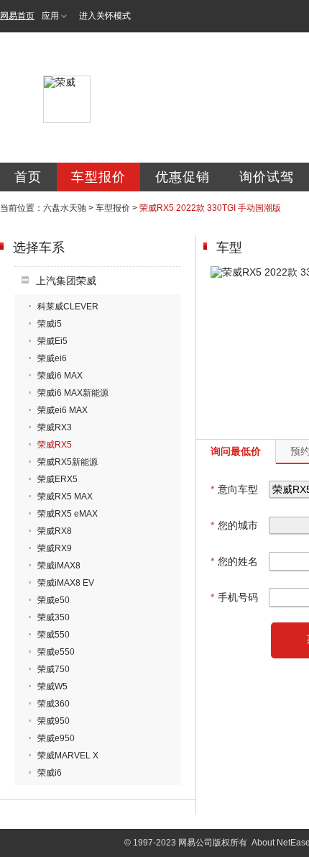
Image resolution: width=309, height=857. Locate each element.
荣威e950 (56, 738)
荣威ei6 (52, 358)
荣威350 (53, 617)
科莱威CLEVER (67, 306)
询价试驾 (266, 177)
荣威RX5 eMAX (67, 514)
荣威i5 (49, 324)
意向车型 (234, 489)
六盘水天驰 (64, 208)
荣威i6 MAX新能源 (73, 393)
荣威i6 (49, 773)
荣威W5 (52, 686)
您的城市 (234, 525)
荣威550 (53, 635)
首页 (28, 177)
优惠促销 (182, 177)
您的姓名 (234, 561)
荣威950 (53, 721)
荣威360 (53, 704)
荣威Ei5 (52, 341)
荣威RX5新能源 (67, 462)
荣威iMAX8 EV (65, 583)
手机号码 (234, 597)
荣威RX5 (54, 445)
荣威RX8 (54, 531)
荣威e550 (56, 652)
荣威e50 (53, 600)
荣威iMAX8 (58, 566)
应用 (50, 16)
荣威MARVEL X (67, 756)
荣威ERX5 (57, 479)
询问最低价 (236, 451)
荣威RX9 (54, 548)
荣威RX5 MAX (65, 496)
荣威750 (53, 669)
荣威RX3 (54, 427)
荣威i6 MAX (60, 376)
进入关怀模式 (105, 16)
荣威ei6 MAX (62, 410)
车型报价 (98, 177)
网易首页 (17, 16)
